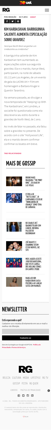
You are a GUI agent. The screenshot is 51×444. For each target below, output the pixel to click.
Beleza (6, 377)
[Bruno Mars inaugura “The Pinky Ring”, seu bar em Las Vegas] (14, 185)
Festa (25, 383)
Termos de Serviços (19, 347)
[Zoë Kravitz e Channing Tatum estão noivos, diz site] (14, 250)
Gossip (33, 17)
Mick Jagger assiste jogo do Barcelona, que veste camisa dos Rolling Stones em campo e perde (34, 264)
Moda (26, 377)
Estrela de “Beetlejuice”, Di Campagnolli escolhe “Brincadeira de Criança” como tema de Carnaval (34, 201)
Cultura (16, 377)
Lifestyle (36, 377)
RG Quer (34, 383)
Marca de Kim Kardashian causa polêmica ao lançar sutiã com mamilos (34, 282)
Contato (13, 390)
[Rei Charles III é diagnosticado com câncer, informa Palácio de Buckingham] (14, 230)
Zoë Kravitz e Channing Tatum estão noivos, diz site (33, 246)
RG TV (45, 377)
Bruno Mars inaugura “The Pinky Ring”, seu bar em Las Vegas (34, 182)
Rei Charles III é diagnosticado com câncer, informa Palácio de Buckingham (33, 228)
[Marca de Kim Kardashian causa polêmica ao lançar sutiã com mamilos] (14, 285)
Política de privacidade (31, 390)
